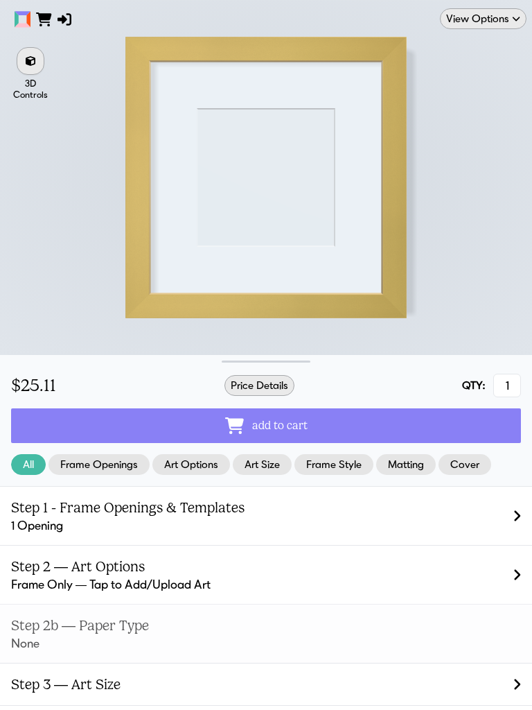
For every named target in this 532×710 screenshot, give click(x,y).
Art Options (191, 464)
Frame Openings (99, 464)
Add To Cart (280, 425)
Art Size (262, 464)
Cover (464, 464)
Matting (406, 464)
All (28, 464)
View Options (477, 18)
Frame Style (334, 464)
